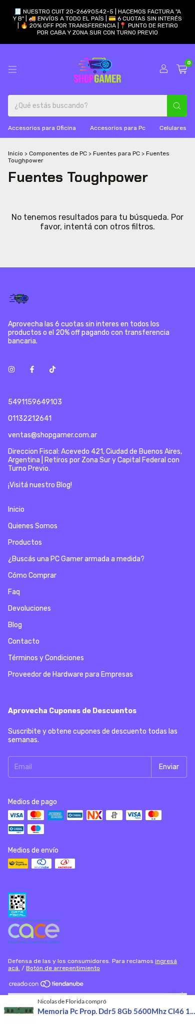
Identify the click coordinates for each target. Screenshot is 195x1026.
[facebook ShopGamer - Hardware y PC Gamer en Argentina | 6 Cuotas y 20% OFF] (32, 369)
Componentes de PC (58, 153)
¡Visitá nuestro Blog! (40, 485)
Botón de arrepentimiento (63, 968)
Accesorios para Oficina (42, 127)
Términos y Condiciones (46, 658)
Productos (25, 542)
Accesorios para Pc (118, 127)
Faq (14, 592)
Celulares (173, 127)
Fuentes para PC (116, 153)
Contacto (24, 641)
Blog (15, 625)
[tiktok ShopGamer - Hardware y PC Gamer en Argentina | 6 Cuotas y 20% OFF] (52, 369)
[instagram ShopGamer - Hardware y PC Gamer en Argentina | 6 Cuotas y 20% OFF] (11, 369)
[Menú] (12, 69)
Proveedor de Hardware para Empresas (70, 674)
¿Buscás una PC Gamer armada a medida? (76, 559)
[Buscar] (177, 105)
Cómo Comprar (32, 575)
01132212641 (30, 418)
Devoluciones (29, 608)
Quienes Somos (33, 526)
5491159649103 (35, 402)
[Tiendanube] (47, 986)
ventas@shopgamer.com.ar (52, 435)
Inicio (15, 153)
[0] (181, 69)
